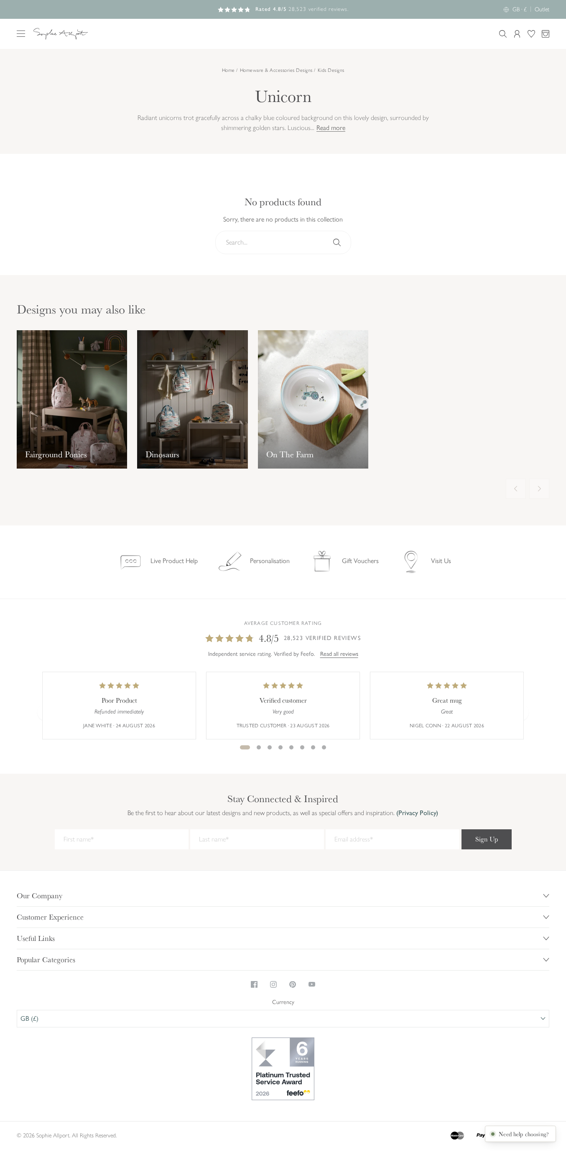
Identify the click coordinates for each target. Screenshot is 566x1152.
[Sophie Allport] (60, 34)
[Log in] (517, 34)
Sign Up (486, 839)
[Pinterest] (292, 984)
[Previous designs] (516, 489)
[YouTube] (311, 984)
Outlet (542, 9)
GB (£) (29, 1018)
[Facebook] (254, 984)
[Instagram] (273, 984)
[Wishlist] (531, 34)
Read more (330, 128)
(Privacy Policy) (416, 813)
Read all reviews (339, 654)
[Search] (337, 242)
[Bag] (545, 34)
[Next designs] (539, 489)
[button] (21, 33)
